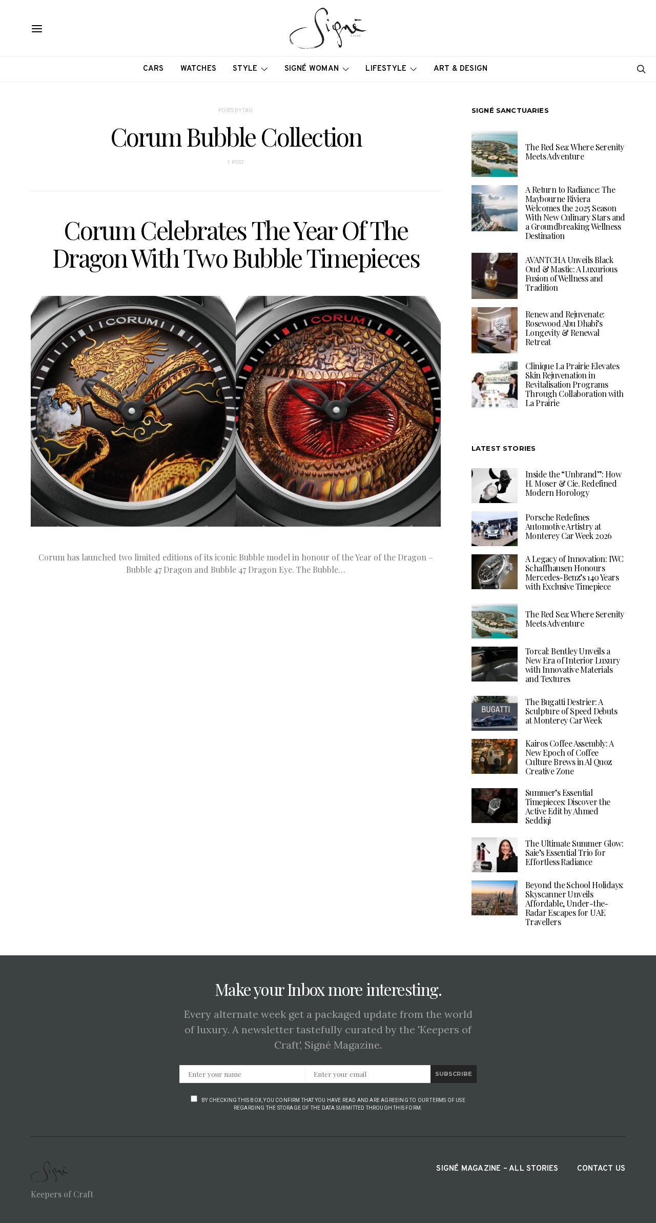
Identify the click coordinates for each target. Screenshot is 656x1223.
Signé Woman (311, 69)
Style (245, 69)
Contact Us (601, 1169)
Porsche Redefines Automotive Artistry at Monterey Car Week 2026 (568, 526)
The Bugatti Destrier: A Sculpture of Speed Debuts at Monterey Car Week (571, 711)
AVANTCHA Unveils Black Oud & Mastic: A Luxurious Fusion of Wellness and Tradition (571, 273)
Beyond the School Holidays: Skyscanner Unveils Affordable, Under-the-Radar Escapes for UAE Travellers (574, 903)
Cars (153, 69)
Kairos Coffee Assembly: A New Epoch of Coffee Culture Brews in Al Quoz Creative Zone (569, 757)
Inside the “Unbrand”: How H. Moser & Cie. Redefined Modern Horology (573, 483)
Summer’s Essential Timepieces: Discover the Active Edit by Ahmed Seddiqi (567, 806)
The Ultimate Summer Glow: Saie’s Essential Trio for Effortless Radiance (574, 852)
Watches (198, 69)
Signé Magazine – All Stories (497, 1169)
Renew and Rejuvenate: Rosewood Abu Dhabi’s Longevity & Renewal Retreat (564, 328)
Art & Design (461, 69)
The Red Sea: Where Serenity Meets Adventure (574, 152)
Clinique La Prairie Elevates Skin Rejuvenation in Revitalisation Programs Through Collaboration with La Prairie (574, 384)
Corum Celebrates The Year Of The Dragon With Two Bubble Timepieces (236, 243)
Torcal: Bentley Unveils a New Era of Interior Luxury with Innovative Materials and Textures (572, 665)
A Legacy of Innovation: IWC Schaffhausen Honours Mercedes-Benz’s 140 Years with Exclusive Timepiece (574, 572)
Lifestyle (385, 69)
